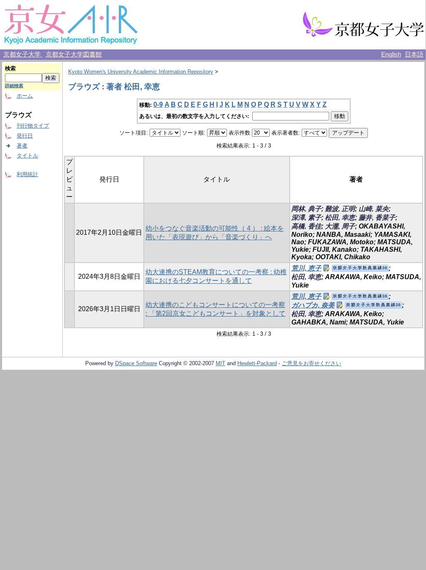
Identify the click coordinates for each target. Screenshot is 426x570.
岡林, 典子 (306, 208)
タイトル (27, 155)
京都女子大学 (22, 54)
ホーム (25, 96)
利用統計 (27, 174)
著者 (22, 145)
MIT (220, 363)
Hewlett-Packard (257, 363)
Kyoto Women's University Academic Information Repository (140, 72)
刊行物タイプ (33, 126)
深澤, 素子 (306, 217)
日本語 (414, 54)
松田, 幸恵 (340, 217)
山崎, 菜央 (374, 208)
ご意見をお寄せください (311, 363)
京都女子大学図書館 (74, 54)
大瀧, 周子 (340, 226)
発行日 (25, 136)
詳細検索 (14, 85)
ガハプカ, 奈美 (313, 305)
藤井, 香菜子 (377, 217)
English (391, 54)
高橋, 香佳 (306, 226)
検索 (10, 68)
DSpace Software (136, 363)
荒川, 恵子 (306, 268)
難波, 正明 (340, 208)
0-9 (158, 104)
